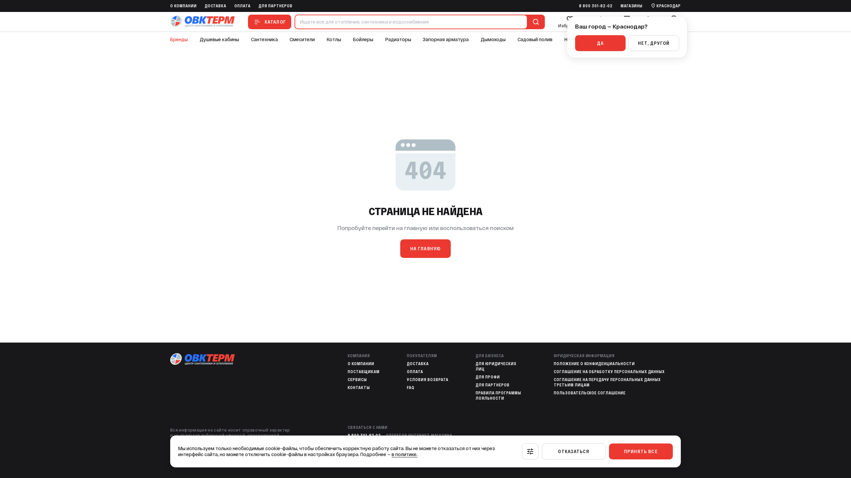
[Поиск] (534, 22)
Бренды (179, 39)
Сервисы (357, 379)
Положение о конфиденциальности (594, 363)
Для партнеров (275, 6)
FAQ (411, 387)
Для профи (488, 377)
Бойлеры (363, 39)
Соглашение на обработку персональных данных (609, 371)
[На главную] (202, 21)
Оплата (242, 6)
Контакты (359, 387)
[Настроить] (530, 451)
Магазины (632, 6)
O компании (183, 6)
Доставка (216, 6)
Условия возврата (427, 379)
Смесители (302, 39)
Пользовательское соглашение (590, 393)
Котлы (334, 39)
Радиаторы (398, 39)
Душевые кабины (219, 39)
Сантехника (264, 39)
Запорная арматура (446, 39)
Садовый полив (535, 39)
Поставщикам (364, 371)
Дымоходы (493, 39)
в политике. (405, 454)
